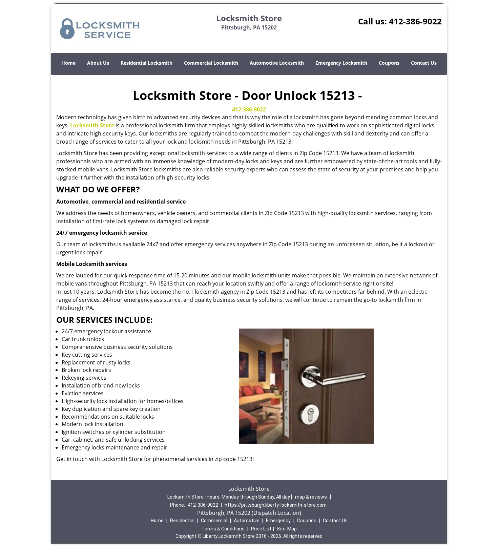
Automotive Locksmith (277, 63)
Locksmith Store (92, 125)
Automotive (247, 520)
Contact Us (424, 63)
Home (68, 63)
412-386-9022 (415, 21)
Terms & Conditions (223, 528)
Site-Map (287, 528)
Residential (182, 520)
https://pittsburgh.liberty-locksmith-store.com (276, 505)
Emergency (278, 520)
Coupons (389, 63)
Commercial (214, 520)
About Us (98, 63)
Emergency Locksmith (341, 63)
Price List (261, 528)
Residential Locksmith (146, 63)
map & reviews (311, 497)
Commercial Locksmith (211, 63)
